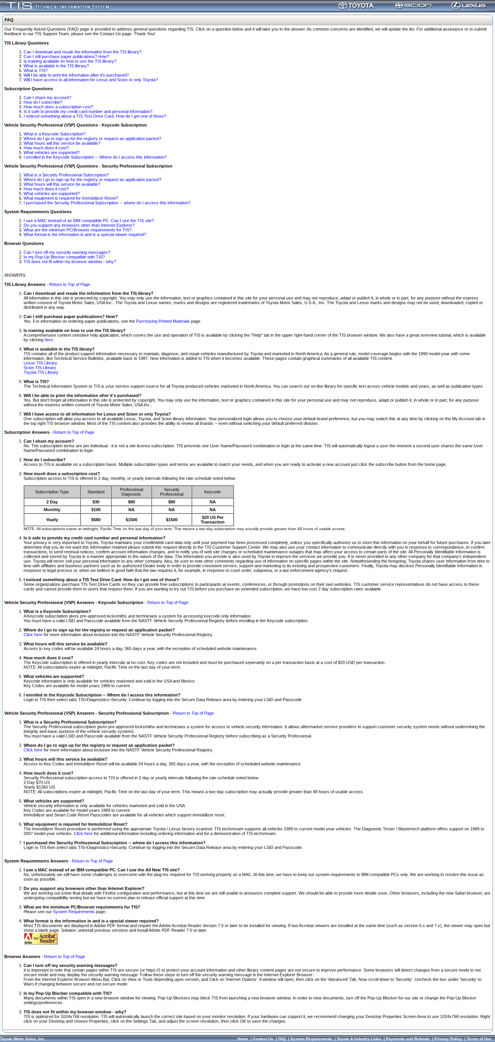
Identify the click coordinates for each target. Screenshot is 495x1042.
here (49, 339)
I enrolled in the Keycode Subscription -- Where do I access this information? (95, 157)
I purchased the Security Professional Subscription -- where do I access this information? (107, 202)
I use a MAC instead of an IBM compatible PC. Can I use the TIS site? (89, 220)
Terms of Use (479, 1039)
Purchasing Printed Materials (163, 321)
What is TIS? (36, 70)
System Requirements (74, 911)
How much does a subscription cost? (58, 106)
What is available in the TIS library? (56, 65)
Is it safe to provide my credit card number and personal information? (88, 111)
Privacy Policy (448, 1039)
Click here (33, 634)
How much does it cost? (46, 147)
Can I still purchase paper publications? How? (66, 56)
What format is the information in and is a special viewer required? (85, 234)
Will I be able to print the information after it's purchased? (76, 75)
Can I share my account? (47, 97)
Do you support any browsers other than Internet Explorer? (79, 225)
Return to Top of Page (69, 284)
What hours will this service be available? (62, 143)
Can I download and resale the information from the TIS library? (83, 52)
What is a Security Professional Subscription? (66, 175)
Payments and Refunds (408, 1039)
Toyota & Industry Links (359, 1039)
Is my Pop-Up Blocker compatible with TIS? (64, 257)
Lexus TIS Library (40, 363)
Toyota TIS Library (41, 372)
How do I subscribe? (43, 102)
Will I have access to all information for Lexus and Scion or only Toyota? (91, 79)
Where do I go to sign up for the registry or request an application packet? (92, 138)
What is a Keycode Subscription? (54, 134)
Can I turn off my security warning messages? (67, 252)
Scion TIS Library (40, 367)
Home (242, 1039)
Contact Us (263, 1039)
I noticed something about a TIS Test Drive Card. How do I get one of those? (95, 116)
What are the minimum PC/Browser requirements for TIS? (77, 230)
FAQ (282, 1039)
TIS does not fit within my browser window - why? (70, 261)
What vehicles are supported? (52, 152)
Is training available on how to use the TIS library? (70, 61)
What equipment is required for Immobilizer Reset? (71, 198)
